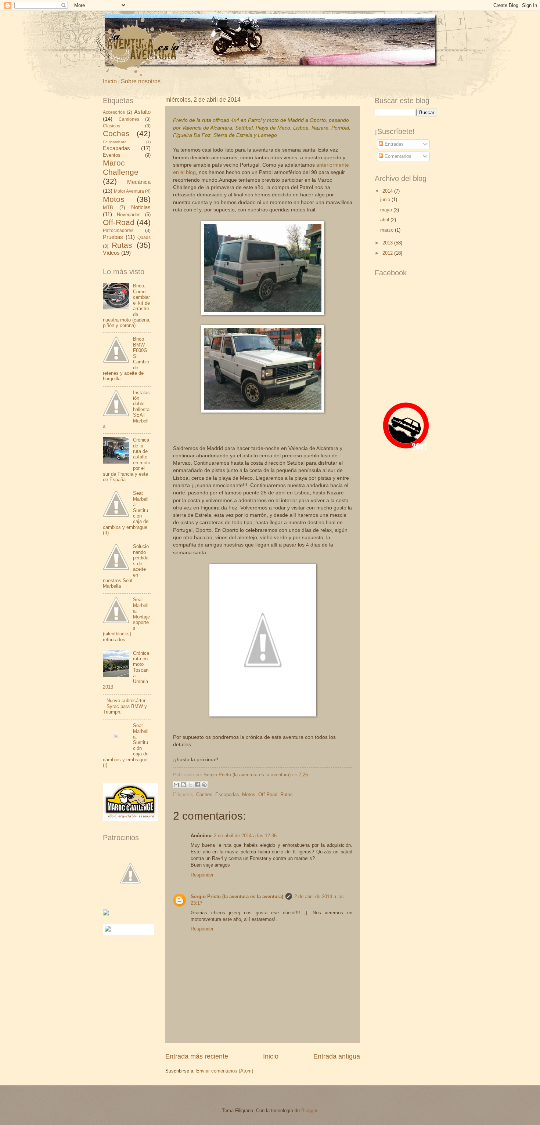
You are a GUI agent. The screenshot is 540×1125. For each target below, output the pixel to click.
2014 (388, 191)
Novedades (129, 214)
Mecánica (139, 182)
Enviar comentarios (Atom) (224, 1071)
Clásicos (111, 126)
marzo (387, 230)
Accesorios (114, 112)
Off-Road (267, 794)
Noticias (141, 207)
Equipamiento (114, 142)
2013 (388, 243)
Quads (144, 237)
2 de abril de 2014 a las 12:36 (245, 835)
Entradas (393, 144)
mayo (386, 210)
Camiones (129, 119)
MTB (108, 207)
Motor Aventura (129, 191)
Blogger (309, 1110)
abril (385, 219)
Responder (202, 875)
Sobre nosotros (141, 81)
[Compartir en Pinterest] (204, 784)
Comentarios (397, 156)
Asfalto (142, 112)
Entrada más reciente (196, 1056)
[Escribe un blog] (183, 784)
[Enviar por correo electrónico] (176, 784)
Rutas (286, 794)
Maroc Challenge (120, 167)
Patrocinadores (118, 230)
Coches (204, 794)
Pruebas (113, 237)
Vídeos (111, 253)
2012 (388, 253)
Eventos (111, 155)
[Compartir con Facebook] (197, 784)
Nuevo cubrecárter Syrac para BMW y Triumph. (125, 706)
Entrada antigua (336, 1056)
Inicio (110, 81)
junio (386, 199)
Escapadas (227, 794)
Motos (248, 794)
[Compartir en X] (190, 784)
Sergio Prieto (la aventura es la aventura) (237, 896)
